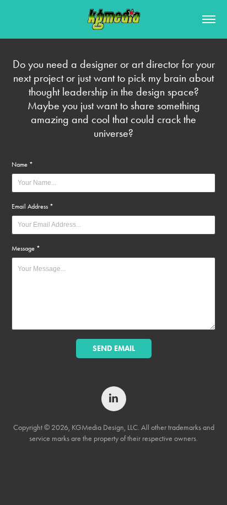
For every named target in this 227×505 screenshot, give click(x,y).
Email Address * (32, 206)
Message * (26, 248)
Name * (22, 164)
